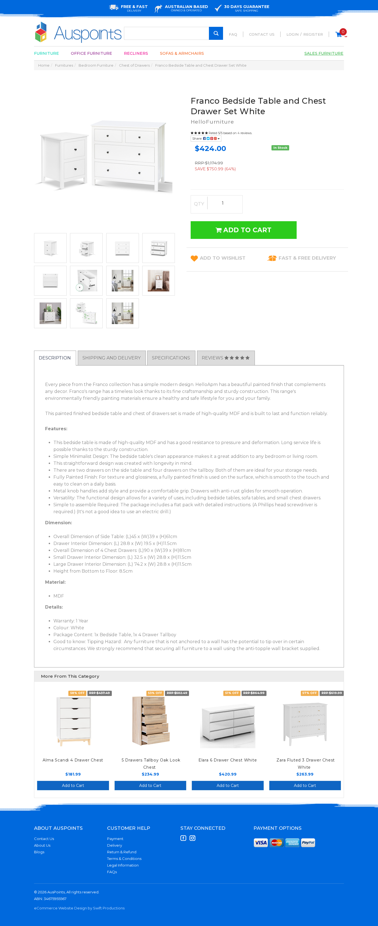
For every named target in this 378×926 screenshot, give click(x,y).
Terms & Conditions (124, 858)
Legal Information (123, 865)
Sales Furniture (323, 53)
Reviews (213, 358)
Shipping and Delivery (111, 358)
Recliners (136, 53)
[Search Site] (216, 33)
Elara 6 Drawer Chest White (227, 760)
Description (55, 358)
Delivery (114, 845)
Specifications (171, 358)
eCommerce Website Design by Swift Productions (79, 908)
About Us (42, 845)
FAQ (233, 34)
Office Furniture (91, 53)
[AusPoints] (78, 32)
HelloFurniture (212, 122)
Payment (115, 838)
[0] (338, 37)
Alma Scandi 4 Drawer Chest (73, 760)
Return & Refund (121, 852)
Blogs (39, 852)
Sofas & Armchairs (182, 53)
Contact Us (262, 34)
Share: (197, 138)
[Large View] (50, 248)
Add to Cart (246, 230)
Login (292, 34)
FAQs (112, 872)
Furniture (46, 53)
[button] (222, 258)
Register (313, 34)
